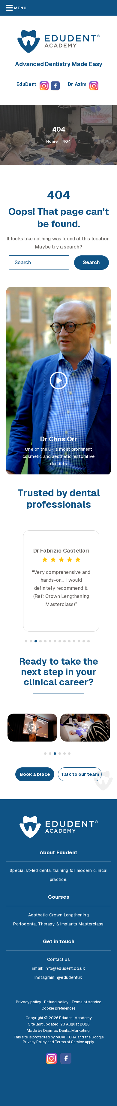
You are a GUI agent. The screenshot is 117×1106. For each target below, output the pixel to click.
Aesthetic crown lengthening (58, 915)
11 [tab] (74, 641)
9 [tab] (64, 641)
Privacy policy (28, 1001)
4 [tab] (40, 641)
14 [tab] (88, 641)
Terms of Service (69, 1042)
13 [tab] (84, 641)
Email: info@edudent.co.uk (59, 968)
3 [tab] (36, 641)
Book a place (35, 774)
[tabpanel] (61, 581)
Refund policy (56, 1001)
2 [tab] (31, 641)
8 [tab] (60, 641)
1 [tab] (26, 641)
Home (52, 141)
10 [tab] (69, 641)
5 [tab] (45, 641)
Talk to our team (80, 774)
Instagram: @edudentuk (58, 977)
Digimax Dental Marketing (66, 1030)
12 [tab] (79, 641)
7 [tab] (55, 641)
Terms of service (86, 1001)
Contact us (58, 959)
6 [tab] (50, 641)
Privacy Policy (34, 1042)
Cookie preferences (58, 1008)
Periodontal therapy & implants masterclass (58, 924)
